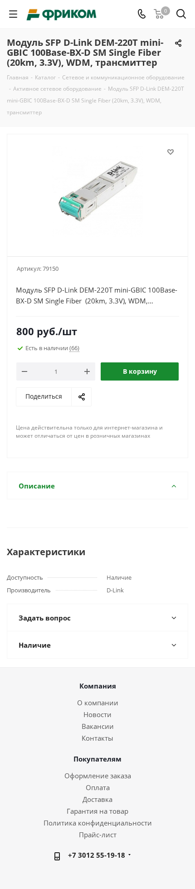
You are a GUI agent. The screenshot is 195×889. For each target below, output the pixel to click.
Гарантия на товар (97, 811)
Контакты (97, 737)
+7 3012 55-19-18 (96, 855)
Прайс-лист (98, 834)
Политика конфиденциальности (98, 822)
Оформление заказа (97, 775)
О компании (97, 702)
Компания (97, 685)
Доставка (97, 799)
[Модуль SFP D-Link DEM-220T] (98, 191)
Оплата (98, 787)
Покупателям (97, 758)
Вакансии (98, 726)
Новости (97, 714)
